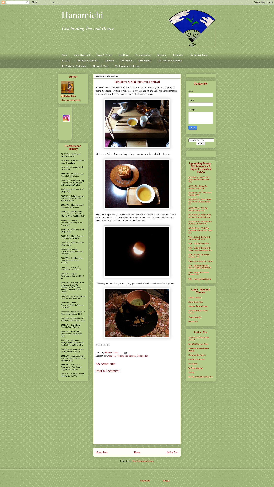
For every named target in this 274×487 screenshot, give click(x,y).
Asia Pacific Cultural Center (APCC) (198, 338)
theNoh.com (193, 321)
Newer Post (102, 452)
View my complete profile (70, 100)
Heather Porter (112, 352)
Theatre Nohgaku (194, 317)
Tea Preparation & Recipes (127, 66)
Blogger (166, 480)
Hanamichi (82, 14)
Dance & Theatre (104, 54)
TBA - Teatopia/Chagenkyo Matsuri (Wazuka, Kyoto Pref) (199, 266)
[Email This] (97, 344)
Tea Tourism (126, 60)
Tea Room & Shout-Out (88, 60)
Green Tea (111, 355)
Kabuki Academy (195, 297)
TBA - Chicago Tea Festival (198, 243)
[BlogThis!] (100, 344)
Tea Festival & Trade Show (74, 66)
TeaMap (191, 372)
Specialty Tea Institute (196, 359)
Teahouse (109, 60)
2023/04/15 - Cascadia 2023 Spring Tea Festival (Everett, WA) (199, 179)
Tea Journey (192, 363)
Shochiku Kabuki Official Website (198, 311)
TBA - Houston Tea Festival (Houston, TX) (198, 255)
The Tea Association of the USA (200, 376)
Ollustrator (145, 480)
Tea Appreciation (143, 54)
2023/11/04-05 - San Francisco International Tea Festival (200, 222)
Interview (161, 54)
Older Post (172, 452)
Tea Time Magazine (195, 368)
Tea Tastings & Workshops (170, 60)
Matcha (132, 355)
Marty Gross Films (195, 301)
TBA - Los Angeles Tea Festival (200, 261)
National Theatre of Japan (198, 306)
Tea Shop (66, 60)
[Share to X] (104, 344)
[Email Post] (125, 352)
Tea (146, 355)
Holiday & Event (101, 66)
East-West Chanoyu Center (198, 344)
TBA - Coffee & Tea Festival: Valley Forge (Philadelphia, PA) (200, 249)
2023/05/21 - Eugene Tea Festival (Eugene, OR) (197, 187)
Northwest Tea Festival (197, 355)
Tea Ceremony (145, 60)
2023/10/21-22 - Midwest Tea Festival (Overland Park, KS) (199, 215)
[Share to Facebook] (108, 344)
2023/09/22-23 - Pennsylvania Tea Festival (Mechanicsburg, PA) (199, 201)
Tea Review (178, 54)
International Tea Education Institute (198, 349)
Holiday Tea (122, 355)
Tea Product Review (199, 54)
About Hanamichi (82, 54)
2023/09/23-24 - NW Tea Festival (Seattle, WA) (197, 209)
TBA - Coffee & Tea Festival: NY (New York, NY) (199, 238)
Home (64, 54)
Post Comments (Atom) (143, 460)
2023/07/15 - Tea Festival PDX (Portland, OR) (200, 193)
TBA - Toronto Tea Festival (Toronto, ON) (198, 273)
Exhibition (123, 54)
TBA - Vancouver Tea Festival (199, 278)
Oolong (140, 355)
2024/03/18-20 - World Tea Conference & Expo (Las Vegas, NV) (200, 230)
